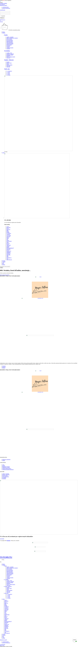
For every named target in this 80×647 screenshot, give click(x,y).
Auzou (8, 226)
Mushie (8, 247)
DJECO (8, 237)
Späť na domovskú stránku (4, 274)
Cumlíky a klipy (9, 52)
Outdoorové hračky (10, 43)
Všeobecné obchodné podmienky (8, 469)
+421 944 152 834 (5, 7)
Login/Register (2, 644)
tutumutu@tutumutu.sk (6, 8)
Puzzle (8, 63)
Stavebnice (8, 45)
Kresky (8, 244)
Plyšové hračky (9, 44)
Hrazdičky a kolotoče (10, 53)
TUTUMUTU (2, 4)
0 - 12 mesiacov (9, 71)
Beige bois (8, 229)
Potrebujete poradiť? (3, 5)
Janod (8, 242)
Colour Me (8, 236)
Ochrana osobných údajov (6, 468)
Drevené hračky (5, 475)
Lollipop (8, 246)
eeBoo (8, 238)
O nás (3, 464)
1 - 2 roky (8, 72)
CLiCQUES (9, 235)
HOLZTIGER (9, 241)
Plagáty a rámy (9, 62)
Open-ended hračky (10, 42)
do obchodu (2, 538)
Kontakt (3, 465)
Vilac (7, 258)
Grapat (8, 240)
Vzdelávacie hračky (10, 47)
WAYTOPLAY (9, 259)
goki (7, 239)
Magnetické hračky (10, 40)
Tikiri (7, 256)
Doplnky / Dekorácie (5, 474)
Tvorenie (8, 46)
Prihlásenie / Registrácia (6, 459)
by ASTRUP (9, 233)
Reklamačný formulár (6, 466)
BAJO (8, 228)
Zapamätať (3, 15)
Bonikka (8, 232)
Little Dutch (9, 245)
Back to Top (2, 645)
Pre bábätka (4, 477)
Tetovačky (8, 66)
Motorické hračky (10, 41)
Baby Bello (8, 227)
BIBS (7, 230)
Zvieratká (8, 48)
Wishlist (3, 460)
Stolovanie (8, 57)
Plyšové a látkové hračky (11, 56)
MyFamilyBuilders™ (10, 248)
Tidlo (7, 255)
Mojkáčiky (8, 55)
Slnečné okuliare (9, 64)
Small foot (8, 253)
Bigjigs (8, 231)
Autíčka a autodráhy (5, 473)
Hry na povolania (10, 39)
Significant (8, 251)
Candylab (8, 234)
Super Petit (8, 254)
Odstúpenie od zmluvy (6, 467)
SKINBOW (9, 252)
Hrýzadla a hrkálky (10, 54)
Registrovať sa (2, 19)
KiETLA (8, 243)
